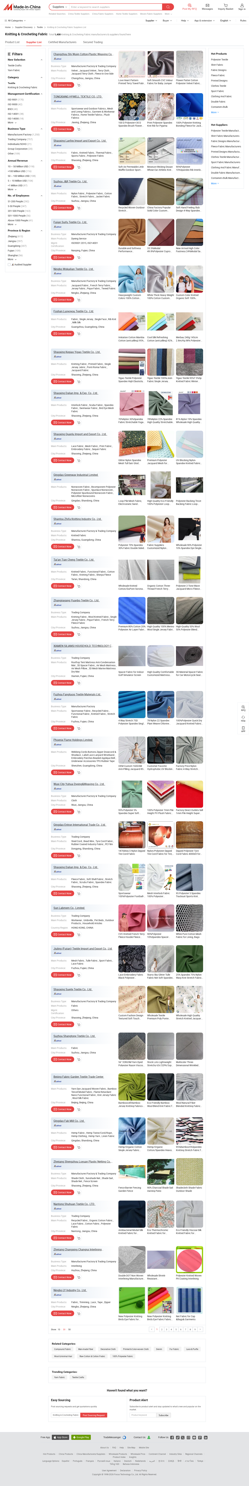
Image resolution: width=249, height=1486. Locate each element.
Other (14, 153)
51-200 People (18, 201)
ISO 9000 (15, 104)
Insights (132, 1457)
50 (69, 1329)
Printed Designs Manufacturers (227, 151)
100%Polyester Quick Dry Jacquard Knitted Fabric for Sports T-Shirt (189, 723)
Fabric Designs (218, 70)
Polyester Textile (219, 59)
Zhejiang (15, 236)
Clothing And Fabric (221, 96)
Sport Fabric (217, 91)
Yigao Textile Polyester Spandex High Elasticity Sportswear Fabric (130, 381)
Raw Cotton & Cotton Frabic (92, 1356)
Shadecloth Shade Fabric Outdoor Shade (189, 1189)
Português (77, 1461)
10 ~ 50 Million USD (21, 166)
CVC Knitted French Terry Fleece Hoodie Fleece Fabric (131, 937)
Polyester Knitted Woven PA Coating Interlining (189, 1277)
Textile (11, 83)
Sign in (242, 9)
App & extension (203, 20)
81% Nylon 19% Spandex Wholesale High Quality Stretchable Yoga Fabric (189, 422)
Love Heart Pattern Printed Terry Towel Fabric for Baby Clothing (132, 83)
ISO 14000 (16, 118)
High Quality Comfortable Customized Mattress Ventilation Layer (160, 675)
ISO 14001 (16, 113)
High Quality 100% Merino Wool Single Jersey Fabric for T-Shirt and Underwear (160, 629)
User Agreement (109, 1470)
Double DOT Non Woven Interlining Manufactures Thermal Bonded (131, 1278)
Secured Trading (93, 42)
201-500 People (19, 210)
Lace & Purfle (192, 1349)
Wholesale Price (138, 1454)
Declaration (125, 1470)
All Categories (15, 20)
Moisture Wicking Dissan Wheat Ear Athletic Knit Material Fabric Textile (160, 169)
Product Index (119, 1457)
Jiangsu (15, 241)
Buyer (166, 20)
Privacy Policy (140, 1470)
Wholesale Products (118, 1454)
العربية (152, 1461)
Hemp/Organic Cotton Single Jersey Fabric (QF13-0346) (130, 1150)
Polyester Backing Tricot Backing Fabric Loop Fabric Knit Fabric (188, 504)
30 (64, 1329)
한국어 (161, 1461)
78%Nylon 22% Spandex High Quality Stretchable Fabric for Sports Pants (160, 422)
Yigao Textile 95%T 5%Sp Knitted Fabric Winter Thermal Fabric (189, 381)
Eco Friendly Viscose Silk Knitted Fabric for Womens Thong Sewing (188, 1233)
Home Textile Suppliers (126, 14)
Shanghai (15, 255)
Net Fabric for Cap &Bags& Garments (185, 1318)
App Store (60, 1437)
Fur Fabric (174, 1349)
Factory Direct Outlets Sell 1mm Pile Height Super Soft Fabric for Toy (189, 813)
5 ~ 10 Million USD (20, 180)
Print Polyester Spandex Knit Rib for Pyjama (159, 124)
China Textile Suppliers (78, 14)
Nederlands (140, 1461)
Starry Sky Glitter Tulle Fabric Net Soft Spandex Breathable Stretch (160, 977)
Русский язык (103, 1461)
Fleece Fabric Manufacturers (226, 146)
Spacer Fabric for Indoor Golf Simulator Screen (131, 673)
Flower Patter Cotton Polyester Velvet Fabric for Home (188, 83)
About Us (104, 1447)
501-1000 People (19, 215)
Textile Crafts (15, 65)
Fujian (14, 250)
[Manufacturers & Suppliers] (21, 7)
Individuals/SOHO (20, 144)
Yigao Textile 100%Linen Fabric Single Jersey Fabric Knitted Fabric (159, 381)
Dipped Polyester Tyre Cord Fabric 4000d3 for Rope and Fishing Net (188, 853)
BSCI (13, 109)
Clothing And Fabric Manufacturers (229, 167)
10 (59, 1329)
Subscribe (163, 1415)
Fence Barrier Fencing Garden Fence (129, 1189)
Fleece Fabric (218, 75)
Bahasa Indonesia (131, 1464)
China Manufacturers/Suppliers (91, 1454)
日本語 (171, 1461)
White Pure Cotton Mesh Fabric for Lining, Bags (188, 935)
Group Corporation (20, 148)
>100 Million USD (20, 171)
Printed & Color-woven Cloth (136, 1349)
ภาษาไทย (189, 1461)
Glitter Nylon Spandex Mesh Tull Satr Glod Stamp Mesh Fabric (129, 463)
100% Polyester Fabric (122, 1356)
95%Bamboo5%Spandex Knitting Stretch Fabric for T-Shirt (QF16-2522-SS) (189, 1150)
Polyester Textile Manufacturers (227, 130)
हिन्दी (179, 1461)
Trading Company (20, 139)
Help (183, 20)
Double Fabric (218, 101)
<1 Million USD (17, 185)
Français (90, 1461)
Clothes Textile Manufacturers (226, 156)
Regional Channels (193, 1454)
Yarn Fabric (14, 70)
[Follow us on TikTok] (178, 1437)
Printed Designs (219, 80)
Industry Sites (175, 1454)
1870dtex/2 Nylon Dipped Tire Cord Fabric (131, 852)
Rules (243, 20)
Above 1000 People (20, 220)
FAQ (114, 1447)
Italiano (117, 1461)
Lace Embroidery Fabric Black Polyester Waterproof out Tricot (130, 977)
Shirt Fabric (217, 64)
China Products (66, 1454)
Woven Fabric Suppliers (151, 14)
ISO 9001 (16, 99)
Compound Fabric (62, 1349)
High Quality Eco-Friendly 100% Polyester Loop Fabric (160, 504)
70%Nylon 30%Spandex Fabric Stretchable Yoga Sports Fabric (130, 422)
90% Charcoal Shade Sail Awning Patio (160, 1189)
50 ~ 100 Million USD (22, 175)
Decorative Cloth (108, 1349)
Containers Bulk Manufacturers (227, 178)
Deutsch (128, 1461)
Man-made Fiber (85, 1349)
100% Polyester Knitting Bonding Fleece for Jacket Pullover (189, 125)
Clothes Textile (218, 85)
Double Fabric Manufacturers (226, 172)
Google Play (81, 1437)
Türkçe (200, 1461)
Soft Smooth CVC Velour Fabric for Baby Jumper (160, 82)
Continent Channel (157, 1454)
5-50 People (17, 206)
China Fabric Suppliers (102, 14)
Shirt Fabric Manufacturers (225, 135)
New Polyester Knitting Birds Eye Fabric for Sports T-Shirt (130, 1319)
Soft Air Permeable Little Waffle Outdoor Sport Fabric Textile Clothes (131, 169)
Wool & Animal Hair (63, 1356)
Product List (12, 42)
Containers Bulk (219, 106)
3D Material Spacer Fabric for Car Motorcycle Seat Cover (189, 675)
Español (65, 1461)
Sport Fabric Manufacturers (225, 162)
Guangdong (17, 245)
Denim (159, 1349)
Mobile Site (144, 1447)
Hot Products (49, 1454)
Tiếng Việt (114, 1464)
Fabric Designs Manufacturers (227, 141)
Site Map (131, 1447)
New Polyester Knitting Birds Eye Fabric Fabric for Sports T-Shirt (159, 1319)
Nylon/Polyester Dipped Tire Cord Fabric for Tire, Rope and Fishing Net (159, 853)
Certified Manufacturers (62, 42)
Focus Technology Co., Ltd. (126, 1474)
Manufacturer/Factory (24, 134)
